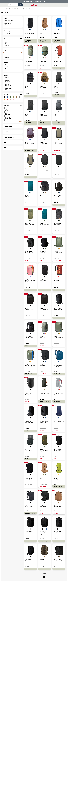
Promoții (7, 57)
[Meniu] (3, 5)
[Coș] (61, 5)
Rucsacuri (20, 8)
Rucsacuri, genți (14, 8)
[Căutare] (20, 4)
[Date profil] (66, 5)
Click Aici (43, 1)
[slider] (3, 52)
